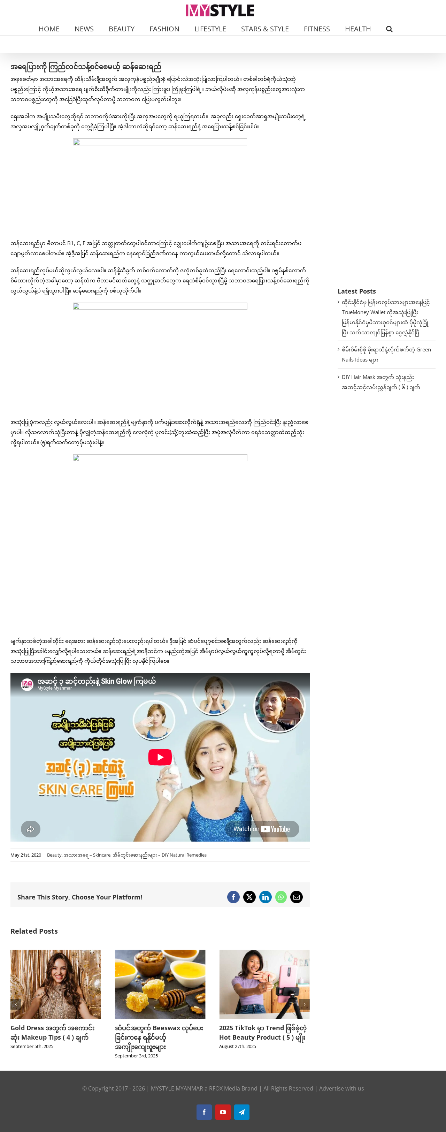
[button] (389, 28)
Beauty (54, 855)
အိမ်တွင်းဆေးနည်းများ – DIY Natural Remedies (160, 855)
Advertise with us (341, 1088)
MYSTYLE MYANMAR (177, 1088)
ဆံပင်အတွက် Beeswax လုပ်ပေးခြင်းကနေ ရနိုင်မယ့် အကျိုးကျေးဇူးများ (54, 1037)
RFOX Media (224, 1088)
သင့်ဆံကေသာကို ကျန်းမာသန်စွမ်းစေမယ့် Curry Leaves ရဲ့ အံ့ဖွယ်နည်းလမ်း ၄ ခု (264, 1037)
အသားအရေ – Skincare (87, 855)
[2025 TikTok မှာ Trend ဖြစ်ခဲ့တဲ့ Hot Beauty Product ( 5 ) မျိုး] (160, 953)
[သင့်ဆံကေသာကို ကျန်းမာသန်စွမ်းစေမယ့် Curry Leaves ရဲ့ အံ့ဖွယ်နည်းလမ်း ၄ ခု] (264, 953)
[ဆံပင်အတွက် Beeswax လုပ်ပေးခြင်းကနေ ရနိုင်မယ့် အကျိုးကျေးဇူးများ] (55, 953)
